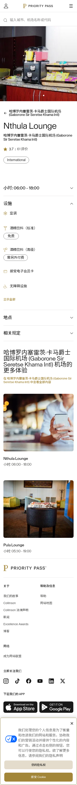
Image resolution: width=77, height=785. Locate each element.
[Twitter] (62, 681)
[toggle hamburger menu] (71, 6)
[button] (33, 95)
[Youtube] (40, 681)
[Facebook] (28, 681)
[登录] (6, 6)
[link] (20, 707)
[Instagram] (6, 681)
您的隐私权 (38, 764)
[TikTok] (17, 681)
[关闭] (72, 723)
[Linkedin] (51, 681)
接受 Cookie (38, 777)
